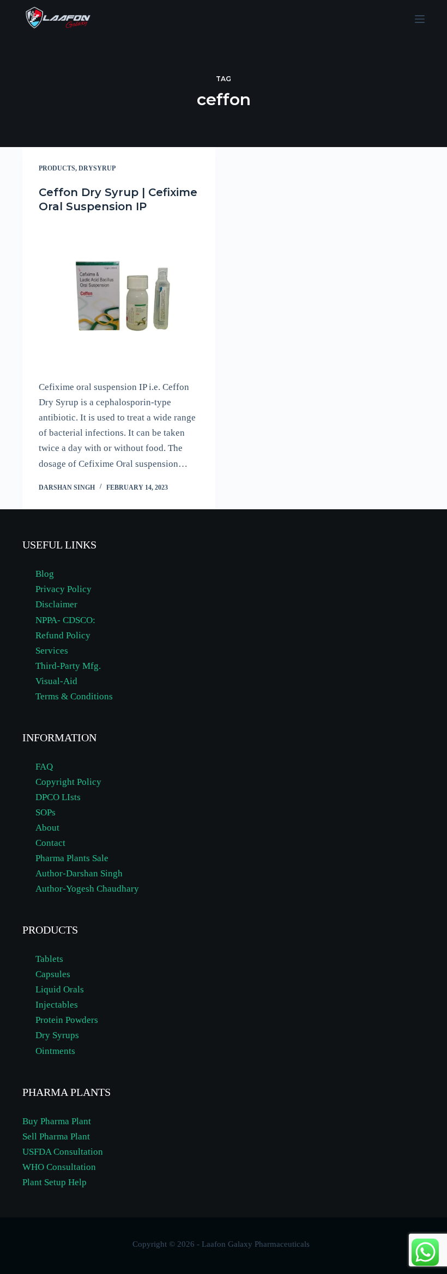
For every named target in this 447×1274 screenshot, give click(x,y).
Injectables (56, 1004)
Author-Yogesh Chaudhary (87, 888)
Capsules (52, 974)
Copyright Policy (68, 782)
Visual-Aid (56, 681)
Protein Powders (66, 1020)
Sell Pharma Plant (56, 1136)
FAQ (44, 766)
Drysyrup (97, 168)
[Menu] (420, 19)
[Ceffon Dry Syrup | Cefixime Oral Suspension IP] (118, 296)
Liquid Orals (59, 989)
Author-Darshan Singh (79, 873)
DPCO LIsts (58, 797)
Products (57, 168)
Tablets (49, 959)
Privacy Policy (63, 589)
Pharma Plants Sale (71, 858)
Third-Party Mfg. (68, 666)
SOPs (45, 812)
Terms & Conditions (74, 696)
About (47, 827)
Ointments (55, 1051)
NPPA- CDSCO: (66, 620)
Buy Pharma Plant (56, 1121)
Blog (44, 574)
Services (51, 650)
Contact (50, 843)
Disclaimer (56, 604)
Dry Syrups (57, 1035)
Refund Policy (62, 635)
